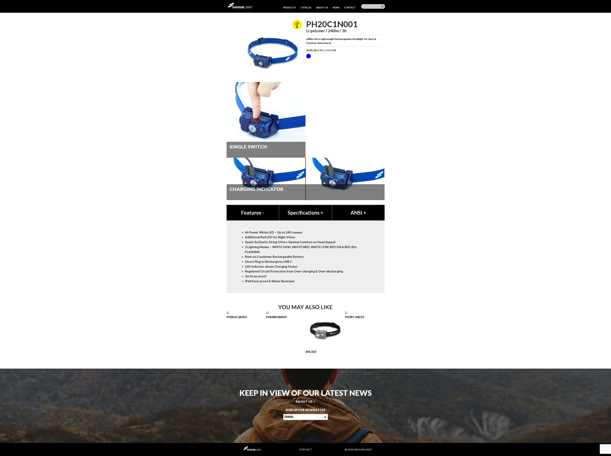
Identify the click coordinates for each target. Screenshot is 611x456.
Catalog (306, 7)
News (336, 7)
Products (289, 7)
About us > (305, 401)
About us (322, 7)
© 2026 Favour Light (358, 449)
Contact (350, 7)
